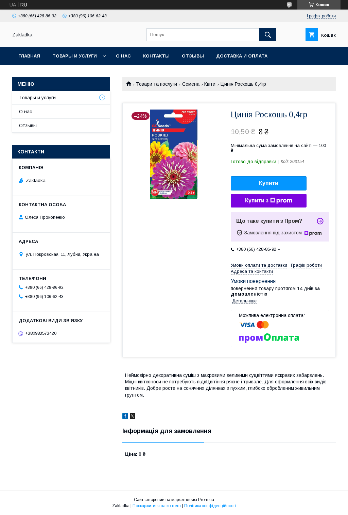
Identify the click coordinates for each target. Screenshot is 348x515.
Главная (29, 56)
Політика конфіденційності (210, 505)
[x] (132, 417)
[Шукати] (267, 34)
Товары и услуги (74, 56)
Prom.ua (206, 499)
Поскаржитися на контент (157, 505)
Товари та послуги (156, 84)
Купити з (256, 200)
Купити (268, 183)
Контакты (156, 56)
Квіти (209, 84)
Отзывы (193, 56)
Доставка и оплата (241, 56)
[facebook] (125, 417)
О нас (123, 56)
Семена (190, 84)
